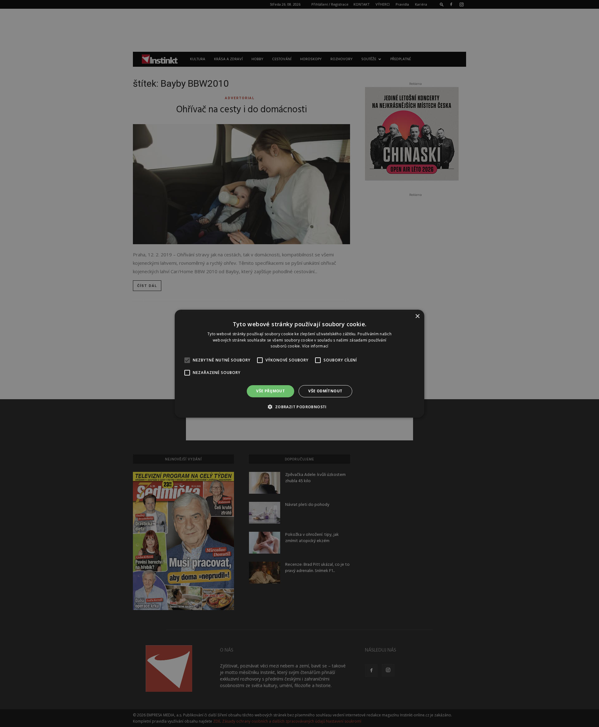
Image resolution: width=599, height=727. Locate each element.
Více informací (315, 346)
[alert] (299, 363)
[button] (299, 407)
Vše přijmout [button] (270, 391)
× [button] (417, 316)
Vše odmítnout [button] (325, 391)
